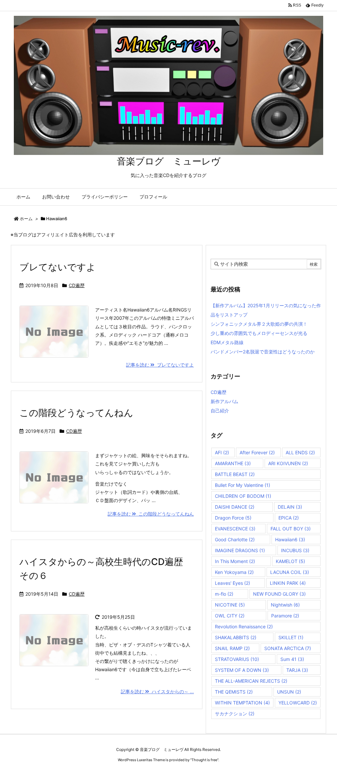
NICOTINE (230, 605)
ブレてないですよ (57, 267)
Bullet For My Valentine (242, 485)
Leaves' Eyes (232, 583)
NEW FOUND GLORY (279, 594)
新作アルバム (224, 401)
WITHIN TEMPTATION (242, 702)
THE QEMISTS (234, 692)
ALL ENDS (300, 452)
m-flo (224, 594)
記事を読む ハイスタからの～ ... (157, 691)
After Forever (257, 452)
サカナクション (234, 713)
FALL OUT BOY (291, 528)
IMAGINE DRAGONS (240, 550)
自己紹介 (220, 410)
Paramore (285, 615)
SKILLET (290, 637)
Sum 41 (292, 659)
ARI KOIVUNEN (288, 463)
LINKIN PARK (288, 583)
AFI (222, 452)
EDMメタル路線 (227, 342)
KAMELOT (290, 561)
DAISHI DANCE (234, 507)
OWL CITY (230, 615)
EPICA (288, 518)
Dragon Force (233, 518)
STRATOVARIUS (237, 659)
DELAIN (290, 507)
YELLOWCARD (297, 702)
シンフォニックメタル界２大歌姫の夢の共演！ (259, 324)
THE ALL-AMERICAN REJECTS (251, 681)
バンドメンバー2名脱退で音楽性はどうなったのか (263, 351)
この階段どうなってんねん (76, 412)
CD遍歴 (77, 285)
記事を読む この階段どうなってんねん (151, 514)
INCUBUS (295, 550)
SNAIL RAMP (232, 648)
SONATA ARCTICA (287, 648)
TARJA (297, 670)
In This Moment (235, 561)
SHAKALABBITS (235, 637)
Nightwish (285, 605)
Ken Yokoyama (234, 572)
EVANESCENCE (235, 528)
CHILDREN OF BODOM (243, 496)
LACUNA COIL (289, 572)
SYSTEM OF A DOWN (242, 670)
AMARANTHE (233, 463)
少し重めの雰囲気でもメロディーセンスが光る (259, 333)
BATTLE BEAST (235, 474)
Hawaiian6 (290, 539)
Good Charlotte (235, 539)
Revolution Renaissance (244, 626)
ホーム (26, 218)
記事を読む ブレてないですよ (160, 365)
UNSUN (289, 692)
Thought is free (204, 760)
